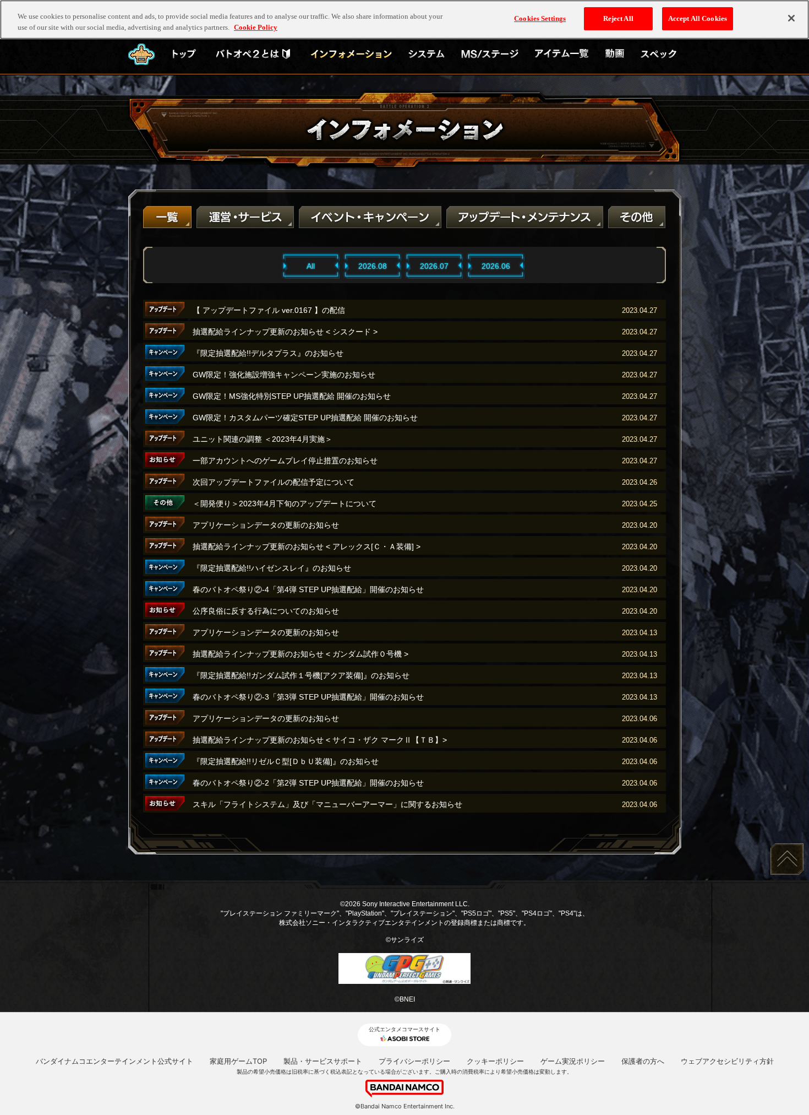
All (311, 266)
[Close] (791, 18)
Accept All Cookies (697, 18)
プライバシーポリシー (414, 1061)
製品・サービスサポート (322, 1061)
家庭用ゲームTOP (238, 1061)
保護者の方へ (642, 1061)
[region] (404, 19)
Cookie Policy (255, 27)
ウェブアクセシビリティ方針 (727, 1061)
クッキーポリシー (495, 1061)
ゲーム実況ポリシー (572, 1061)
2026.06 (496, 266)
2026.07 (434, 266)
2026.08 (372, 266)
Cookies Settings (540, 18)
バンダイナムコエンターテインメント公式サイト (114, 1061)
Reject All (618, 18)
